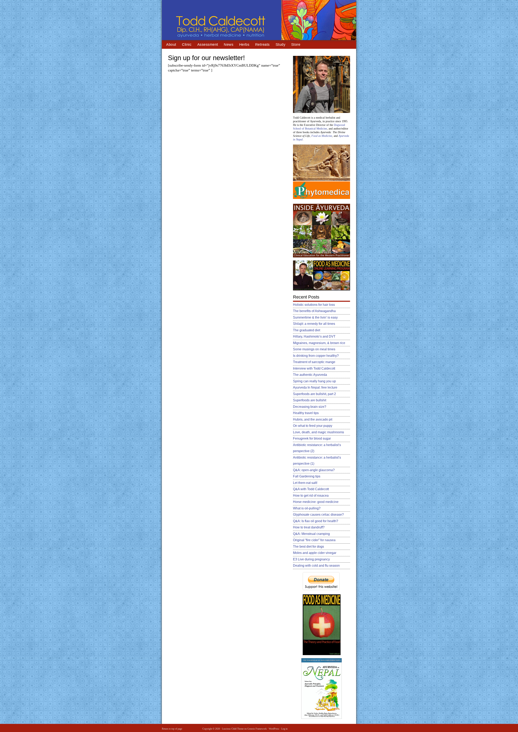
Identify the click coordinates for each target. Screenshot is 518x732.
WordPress (274, 728)
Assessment (207, 44)
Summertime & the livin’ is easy (315, 317)
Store (295, 44)
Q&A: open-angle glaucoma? (314, 470)
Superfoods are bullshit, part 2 (314, 394)
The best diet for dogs (308, 546)
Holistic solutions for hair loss (314, 304)
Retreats (262, 44)
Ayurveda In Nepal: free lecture (315, 387)
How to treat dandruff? (309, 527)
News (228, 44)
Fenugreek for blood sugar (312, 438)
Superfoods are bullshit (309, 400)
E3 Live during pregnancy (311, 559)
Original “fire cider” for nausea (314, 540)
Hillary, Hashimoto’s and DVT (314, 336)
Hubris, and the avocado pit (312, 419)
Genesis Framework (257, 728)
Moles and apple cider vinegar (314, 553)
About (171, 44)
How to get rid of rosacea (311, 495)
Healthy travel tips (306, 413)
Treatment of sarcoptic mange (314, 362)
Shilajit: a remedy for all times (314, 323)
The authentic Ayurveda (310, 374)
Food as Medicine (321, 135)
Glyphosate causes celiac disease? (318, 514)
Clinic (186, 44)
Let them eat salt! (305, 482)
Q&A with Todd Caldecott (311, 489)
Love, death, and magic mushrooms (318, 432)
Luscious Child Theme (233, 728)
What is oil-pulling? (307, 508)
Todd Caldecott (259, 20)
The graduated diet (306, 330)
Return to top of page (172, 728)
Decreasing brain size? (309, 406)
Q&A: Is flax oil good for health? (315, 521)
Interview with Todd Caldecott (314, 368)
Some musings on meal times (314, 349)
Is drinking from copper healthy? (316, 355)
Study (281, 44)
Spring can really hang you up (314, 381)
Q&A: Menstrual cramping (311, 533)
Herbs (244, 44)
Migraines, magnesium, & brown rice (319, 343)
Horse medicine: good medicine (316, 502)
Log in (284, 728)
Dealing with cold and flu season (316, 565)
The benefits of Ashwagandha (314, 311)
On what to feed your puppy (312, 425)
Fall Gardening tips (306, 476)
